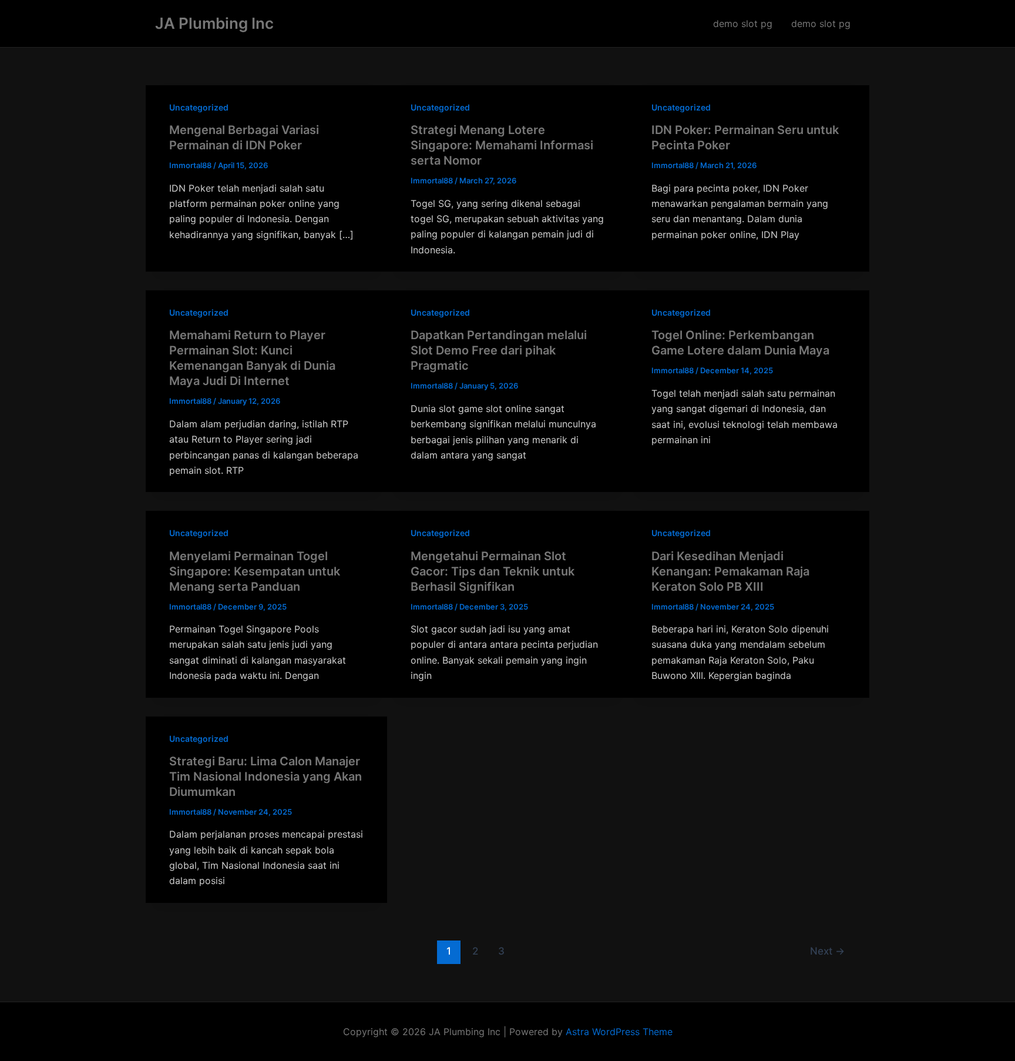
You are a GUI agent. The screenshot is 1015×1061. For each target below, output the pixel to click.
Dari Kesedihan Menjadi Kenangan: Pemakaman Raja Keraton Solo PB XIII (730, 571)
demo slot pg (742, 23)
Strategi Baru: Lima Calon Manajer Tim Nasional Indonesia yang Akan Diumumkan (265, 776)
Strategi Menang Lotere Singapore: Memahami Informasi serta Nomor (502, 145)
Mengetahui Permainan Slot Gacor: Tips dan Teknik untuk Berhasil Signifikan (492, 571)
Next (827, 951)
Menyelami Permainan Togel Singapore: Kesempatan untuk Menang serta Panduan (254, 571)
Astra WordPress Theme (619, 1031)
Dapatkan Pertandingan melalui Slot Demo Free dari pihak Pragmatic (499, 350)
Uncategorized (198, 107)
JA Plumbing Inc (214, 23)
